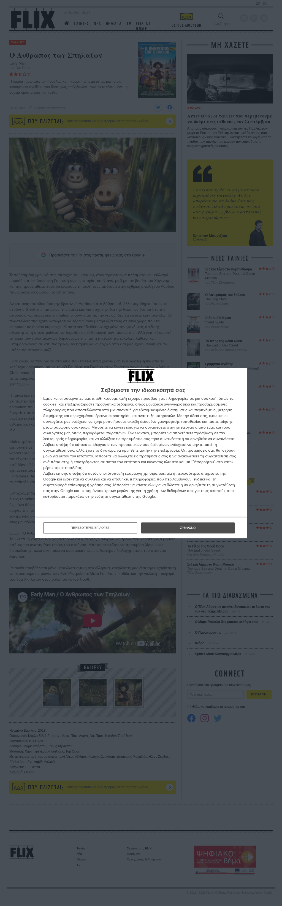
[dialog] (141, 453)
